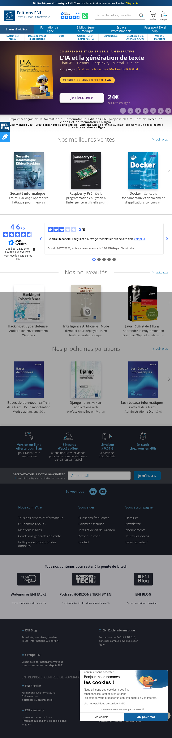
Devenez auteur (136, 542)
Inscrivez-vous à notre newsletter (38, 476)
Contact (83, 542)
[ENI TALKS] (28, 580)
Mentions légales (30, 530)
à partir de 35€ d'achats (107, 450)
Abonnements (135, 530)
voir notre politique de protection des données (41, 478)
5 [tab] (153, 110)
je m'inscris (147, 475)
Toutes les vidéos (137, 536)
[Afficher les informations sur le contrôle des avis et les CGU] (34, 249)
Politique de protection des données (37, 544)
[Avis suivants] (167, 239)
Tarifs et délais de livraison (96, 530)
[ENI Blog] (143, 580)
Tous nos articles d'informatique (40, 518)
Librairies (131, 518)
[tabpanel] (86, 78)
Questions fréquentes (93, 518)
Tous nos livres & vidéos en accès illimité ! (86, 3)
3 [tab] (138, 110)
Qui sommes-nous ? (32, 524)
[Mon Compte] (164, 16)
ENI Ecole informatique (119, 630)
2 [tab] (130, 110)
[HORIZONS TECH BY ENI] (86, 580)
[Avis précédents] (41, 239)
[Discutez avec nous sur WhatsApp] (85, 16)
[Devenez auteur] (5, 137)
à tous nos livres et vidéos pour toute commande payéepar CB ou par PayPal (68, 451)
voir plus (162, 139)
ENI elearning (34, 710)
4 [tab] (145, 110)
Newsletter (133, 524)
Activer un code (89, 536)
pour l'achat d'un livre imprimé (29, 450)
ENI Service (33, 686)
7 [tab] (168, 110)
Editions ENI (33, 14)
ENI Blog (31, 630)
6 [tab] (161, 110)
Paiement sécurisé (91, 524)
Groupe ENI (33, 655)
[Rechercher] (141, 15)
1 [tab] (123, 110)
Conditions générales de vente (39, 536)
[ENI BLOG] (5, 127)
